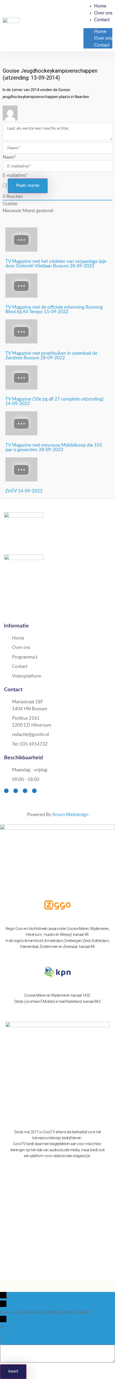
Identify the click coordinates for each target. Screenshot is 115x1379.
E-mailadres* (15, 175)
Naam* (9, 157)
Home (100, 6)
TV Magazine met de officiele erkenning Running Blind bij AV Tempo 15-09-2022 (54, 309)
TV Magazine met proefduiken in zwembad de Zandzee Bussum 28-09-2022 (51, 355)
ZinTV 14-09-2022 (24, 491)
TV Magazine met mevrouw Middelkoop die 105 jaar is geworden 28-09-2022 (53, 447)
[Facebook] (6, 790)
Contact (102, 19)
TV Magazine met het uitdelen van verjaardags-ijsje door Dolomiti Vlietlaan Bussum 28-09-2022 (55, 263)
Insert (13, 1371)
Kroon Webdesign (70, 814)
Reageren (11, 1341)
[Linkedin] (34, 790)
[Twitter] (15, 790)
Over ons (103, 13)
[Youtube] (25, 790)
